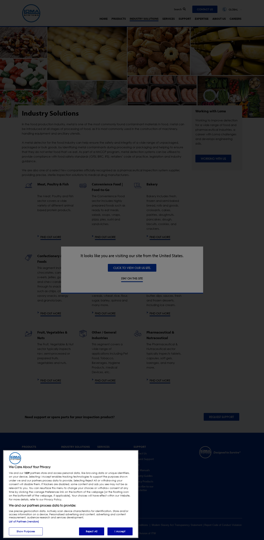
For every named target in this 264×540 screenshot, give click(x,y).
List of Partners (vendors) (24, 521)
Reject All (91, 531)
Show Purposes (26, 531)
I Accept (120, 531)
